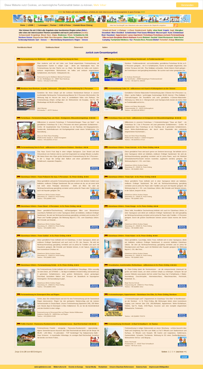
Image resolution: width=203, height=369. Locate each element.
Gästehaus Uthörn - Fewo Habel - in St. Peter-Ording (130, 236)
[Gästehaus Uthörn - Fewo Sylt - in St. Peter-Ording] (113, 199)
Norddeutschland (24, 47)
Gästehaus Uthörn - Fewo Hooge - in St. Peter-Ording (130, 206)
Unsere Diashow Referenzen (122, 367)
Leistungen (43, 25)
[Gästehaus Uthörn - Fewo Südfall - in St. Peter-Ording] (26, 258)
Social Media (90, 367)
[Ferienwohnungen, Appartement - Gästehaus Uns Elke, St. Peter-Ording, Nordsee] (113, 317)
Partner (53, 25)
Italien (104, 47)
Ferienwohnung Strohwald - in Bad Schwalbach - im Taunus (133, 324)
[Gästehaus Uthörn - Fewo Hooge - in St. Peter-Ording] (113, 228)
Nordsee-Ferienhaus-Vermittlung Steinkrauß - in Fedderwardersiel (136, 59)
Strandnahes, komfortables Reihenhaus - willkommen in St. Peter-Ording (138, 265)
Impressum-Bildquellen (159, 367)
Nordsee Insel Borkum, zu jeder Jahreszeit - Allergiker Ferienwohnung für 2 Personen (57, 89)
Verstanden (187, 5)
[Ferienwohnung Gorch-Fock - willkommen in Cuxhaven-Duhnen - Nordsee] (26, 169)
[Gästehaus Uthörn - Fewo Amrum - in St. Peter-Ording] (113, 169)
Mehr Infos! (100, 5)
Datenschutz (141, 367)
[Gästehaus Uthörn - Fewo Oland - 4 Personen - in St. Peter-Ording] (26, 228)
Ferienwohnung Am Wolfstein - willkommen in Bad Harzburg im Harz (49, 59)
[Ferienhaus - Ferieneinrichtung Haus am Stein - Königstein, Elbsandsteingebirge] (26, 140)
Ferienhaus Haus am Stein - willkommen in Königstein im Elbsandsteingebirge (141, 118)
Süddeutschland (52, 47)
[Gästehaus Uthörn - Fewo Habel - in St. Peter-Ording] (113, 258)
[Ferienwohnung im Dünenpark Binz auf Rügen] (26, 317)
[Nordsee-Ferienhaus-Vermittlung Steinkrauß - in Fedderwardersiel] (113, 81)
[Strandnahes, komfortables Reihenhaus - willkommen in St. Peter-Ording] (113, 287)
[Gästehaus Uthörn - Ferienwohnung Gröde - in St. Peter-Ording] (26, 287)
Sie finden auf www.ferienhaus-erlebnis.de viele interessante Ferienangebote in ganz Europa (101, 12)
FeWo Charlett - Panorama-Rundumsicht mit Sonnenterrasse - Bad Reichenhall (54, 324)
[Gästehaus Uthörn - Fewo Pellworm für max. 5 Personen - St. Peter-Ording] (26, 199)
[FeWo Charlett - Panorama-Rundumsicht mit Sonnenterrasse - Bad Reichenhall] (26, 346)
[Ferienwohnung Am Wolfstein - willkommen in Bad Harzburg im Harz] (26, 81)
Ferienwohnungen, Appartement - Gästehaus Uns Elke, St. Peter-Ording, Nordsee (142, 295)
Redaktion (103, 367)
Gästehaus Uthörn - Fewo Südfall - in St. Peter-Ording (43, 236)
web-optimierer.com (42, 367)
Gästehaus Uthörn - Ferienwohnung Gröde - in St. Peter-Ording (47, 265)
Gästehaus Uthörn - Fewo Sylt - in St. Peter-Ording (129, 177)
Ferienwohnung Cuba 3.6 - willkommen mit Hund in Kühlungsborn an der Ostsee (141, 89)
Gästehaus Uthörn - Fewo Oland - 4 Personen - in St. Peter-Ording (48, 206)
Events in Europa (76, 367)
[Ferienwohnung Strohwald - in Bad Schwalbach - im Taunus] (113, 346)
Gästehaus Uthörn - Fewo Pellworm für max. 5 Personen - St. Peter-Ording (52, 177)
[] (182, 352)
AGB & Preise (65, 25)
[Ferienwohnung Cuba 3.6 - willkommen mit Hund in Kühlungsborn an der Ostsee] (113, 111)
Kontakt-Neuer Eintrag (82, 25)
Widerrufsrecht (59, 367)
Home (22, 25)
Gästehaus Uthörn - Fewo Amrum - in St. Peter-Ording (131, 147)
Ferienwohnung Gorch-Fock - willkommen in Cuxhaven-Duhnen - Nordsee (52, 147)
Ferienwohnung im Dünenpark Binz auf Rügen (40, 295)
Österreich (78, 47)
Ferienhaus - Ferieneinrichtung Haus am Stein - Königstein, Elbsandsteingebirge (54, 118)
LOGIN (30, 25)
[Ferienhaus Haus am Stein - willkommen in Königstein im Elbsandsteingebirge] (113, 140)
